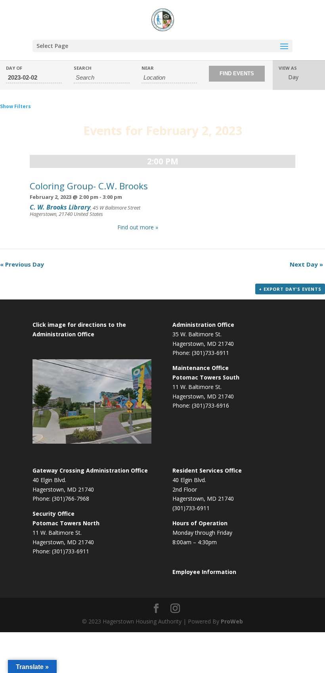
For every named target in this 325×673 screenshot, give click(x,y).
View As (288, 68)
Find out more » (137, 227)
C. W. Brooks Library (60, 207)
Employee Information (204, 572)
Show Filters (15, 106)
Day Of (14, 68)
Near (147, 68)
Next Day (306, 264)
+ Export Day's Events (290, 289)
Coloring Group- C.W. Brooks (89, 186)
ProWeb (232, 621)
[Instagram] (175, 609)
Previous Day (22, 264)
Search (83, 68)
